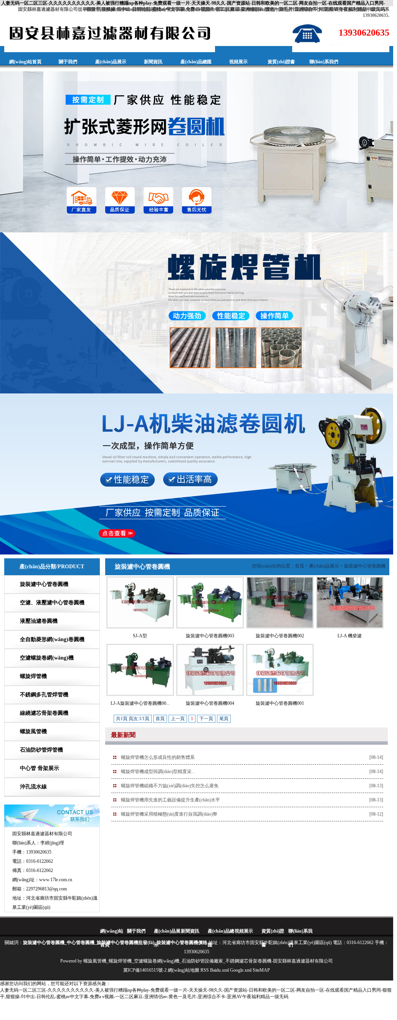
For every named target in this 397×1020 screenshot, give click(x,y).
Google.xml (240, 970)
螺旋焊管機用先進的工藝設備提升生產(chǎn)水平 (170, 800)
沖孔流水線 (33, 787)
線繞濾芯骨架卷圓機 (44, 713)
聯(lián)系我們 (323, 61)
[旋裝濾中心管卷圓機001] (280, 694)
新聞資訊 (153, 61)
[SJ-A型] (140, 627)
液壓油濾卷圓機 (39, 621)
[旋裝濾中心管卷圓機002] (280, 627)
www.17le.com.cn (55, 879)
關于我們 (68, 61)
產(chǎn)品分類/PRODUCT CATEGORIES (52, 575)
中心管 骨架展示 (39, 768)
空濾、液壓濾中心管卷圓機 (52, 602)
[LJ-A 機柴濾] (350, 627)
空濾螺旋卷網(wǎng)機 (47, 658)
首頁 (299, 566)
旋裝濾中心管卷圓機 (44, 584)
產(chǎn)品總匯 (196, 61)
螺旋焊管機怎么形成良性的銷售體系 (158, 757)
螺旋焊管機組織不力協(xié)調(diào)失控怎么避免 (169, 785)
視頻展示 (238, 61)
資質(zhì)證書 (281, 61)
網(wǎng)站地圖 (183, 970)
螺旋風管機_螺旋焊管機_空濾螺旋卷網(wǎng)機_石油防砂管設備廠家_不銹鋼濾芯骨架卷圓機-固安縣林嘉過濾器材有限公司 (208, 961)
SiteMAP (261, 970)
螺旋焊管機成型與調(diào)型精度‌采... (158, 771)
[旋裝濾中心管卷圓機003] (210, 627)
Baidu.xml (219, 970)
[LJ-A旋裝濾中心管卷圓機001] (140, 694)
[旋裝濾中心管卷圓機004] (210, 694)
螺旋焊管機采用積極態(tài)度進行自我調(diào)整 (169, 814)
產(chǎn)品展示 (110, 61)
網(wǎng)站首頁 (25, 61)
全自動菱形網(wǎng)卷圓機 (52, 639)
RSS (204, 970)
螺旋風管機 (33, 731)
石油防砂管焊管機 (41, 750)
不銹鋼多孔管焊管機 (44, 695)
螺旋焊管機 (33, 676)
